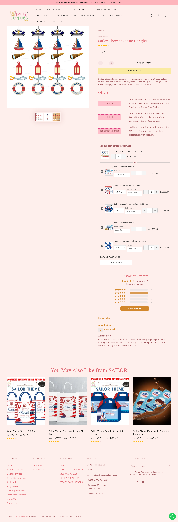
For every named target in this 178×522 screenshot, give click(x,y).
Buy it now (134, 71)
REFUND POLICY (69, 473)
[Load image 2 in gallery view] (48, 117)
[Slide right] (169, 2)
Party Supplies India (106, 36)
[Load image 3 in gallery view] (56, 117)
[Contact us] (172, 516)
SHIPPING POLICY (69, 477)
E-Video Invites (14, 473)
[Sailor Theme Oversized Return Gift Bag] (68, 401)
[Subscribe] (169, 466)
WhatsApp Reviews (16, 490)
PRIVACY (64, 465)
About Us (11, 499)
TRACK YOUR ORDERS (71, 482)
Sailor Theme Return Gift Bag (127, 185)
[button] (151, 15)
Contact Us (38, 469)
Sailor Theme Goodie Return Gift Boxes (131, 204)
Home (100, 31)
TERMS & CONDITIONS (72, 469)
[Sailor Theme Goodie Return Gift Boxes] (110, 401)
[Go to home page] (19, 15)
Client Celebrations (16, 477)
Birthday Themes (15, 469)
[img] (104, 325)
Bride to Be (12, 482)
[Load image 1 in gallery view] (39, 117)
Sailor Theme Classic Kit (124, 166)
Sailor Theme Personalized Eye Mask (130, 241)
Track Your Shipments (18, 494)
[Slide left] (9, 2)
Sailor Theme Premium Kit (125, 222)
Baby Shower (13, 486)
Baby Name (118, 170)
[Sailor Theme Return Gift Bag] (26, 401)
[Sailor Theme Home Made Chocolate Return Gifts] (152, 401)
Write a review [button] (135, 308)
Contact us (12, 503)
